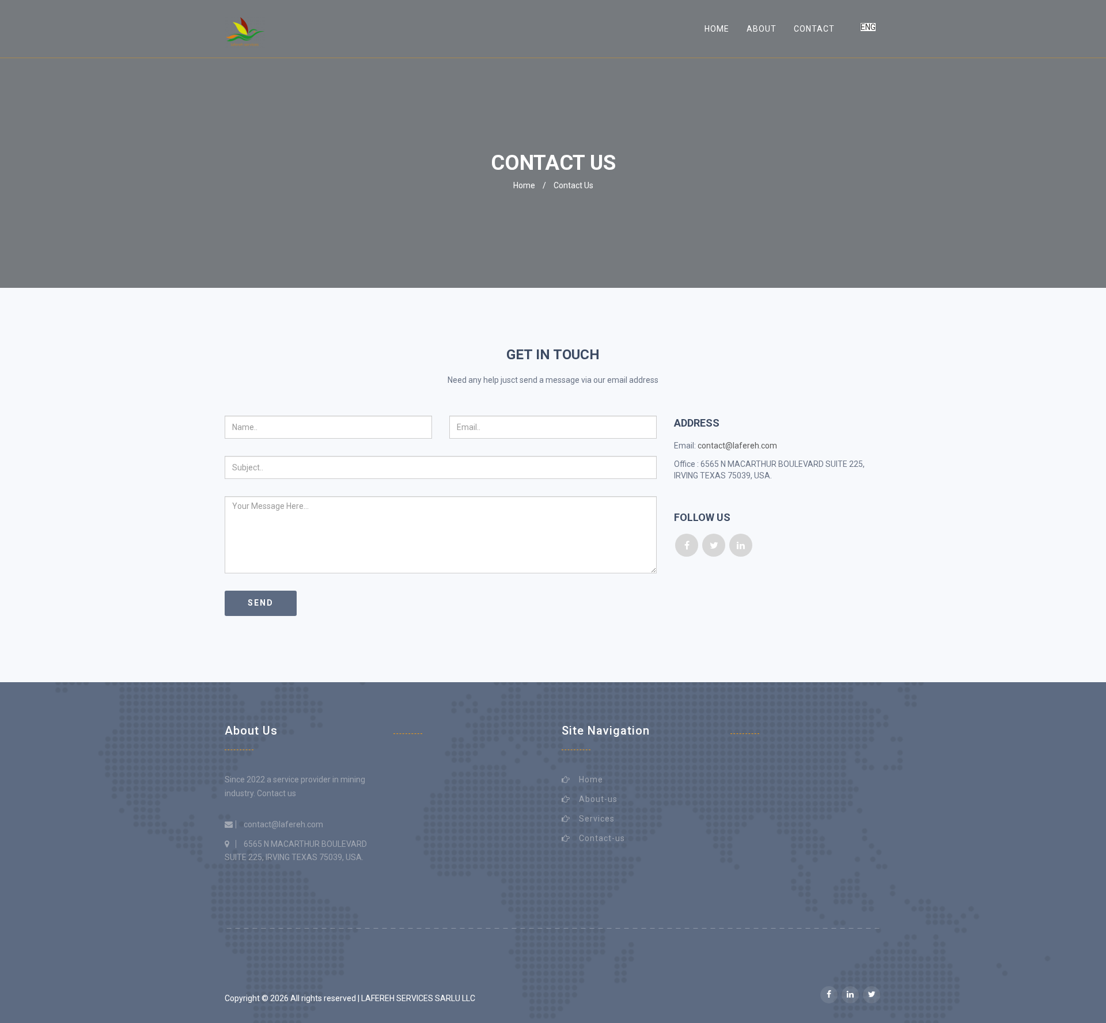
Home (716, 28)
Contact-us (602, 838)
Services (597, 818)
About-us (598, 799)
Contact (814, 28)
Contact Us (573, 185)
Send (261, 602)
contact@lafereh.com (737, 445)
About (762, 28)
